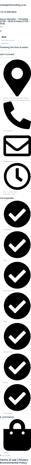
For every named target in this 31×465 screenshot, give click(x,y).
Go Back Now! (5, 43)
